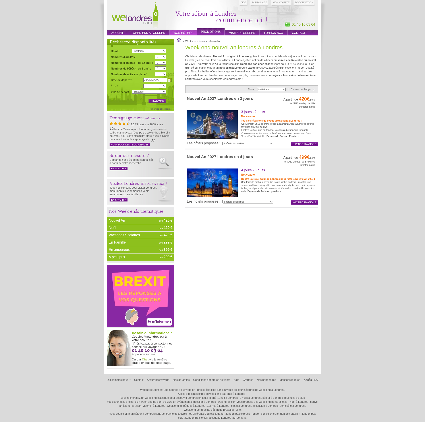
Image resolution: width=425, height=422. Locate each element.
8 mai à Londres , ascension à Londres (254, 405)
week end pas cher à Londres (227, 393)
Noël (112, 228)
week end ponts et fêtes (274, 401)
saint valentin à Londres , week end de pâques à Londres (171, 405)
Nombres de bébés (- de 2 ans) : (131, 68)
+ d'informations (304, 144)
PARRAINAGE (259, 2)
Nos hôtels (183, 33)
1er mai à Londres (218, 405)
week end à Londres (271, 389)
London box (273, 33)
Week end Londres (135, 16)
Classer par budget (301, 89)
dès (165, 220)
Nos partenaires (266, 379)
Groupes (248, 379)
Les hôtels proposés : (203, 143)
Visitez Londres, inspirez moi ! (138, 183)
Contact (298, 33)
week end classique (157, 397)
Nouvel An (117, 220)
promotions (211, 31)
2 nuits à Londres (250, 397)
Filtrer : (252, 89)
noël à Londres (299, 401)
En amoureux (119, 250)
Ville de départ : (120, 92)
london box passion (288, 413)
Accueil (117, 33)
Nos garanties (181, 379)
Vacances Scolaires (124, 235)
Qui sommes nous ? (119, 379)
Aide (243, 2)
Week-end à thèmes (196, 41)
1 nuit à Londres (228, 397)
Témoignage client (127, 117)
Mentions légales (290, 379)
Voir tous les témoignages (130, 144)
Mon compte (281, 2)
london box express (238, 413)
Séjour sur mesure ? (129, 155)
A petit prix (117, 257)
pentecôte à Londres (292, 405)
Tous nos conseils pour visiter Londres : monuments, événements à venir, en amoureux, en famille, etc (133, 191)
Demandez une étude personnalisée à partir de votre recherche (132, 161)
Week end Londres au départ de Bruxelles (209, 409)
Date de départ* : (121, 80)
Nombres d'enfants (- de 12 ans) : (132, 62)
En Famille (117, 242)
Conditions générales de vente (211, 379)
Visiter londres (242, 33)
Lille (238, 409)
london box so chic (263, 413)
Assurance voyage (158, 379)
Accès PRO (311, 379)
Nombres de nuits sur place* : (129, 74)
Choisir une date (170, 80)
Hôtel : (115, 51)
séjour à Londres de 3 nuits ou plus (284, 397)
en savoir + (118, 168)
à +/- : (114, 86)
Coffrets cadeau (215, 413)
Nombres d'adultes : (123, 57)
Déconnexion (304, 2)
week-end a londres (149, 33)
